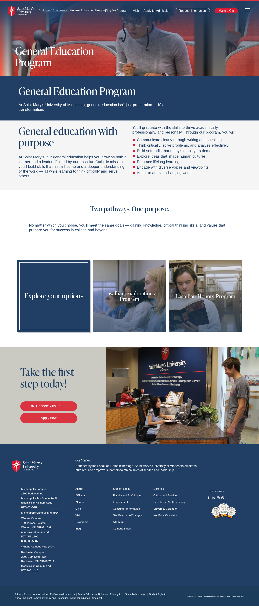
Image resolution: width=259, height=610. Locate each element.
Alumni (79, 502)
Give (78, 508)
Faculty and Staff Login (127, 495)
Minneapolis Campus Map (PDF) (40, 512)
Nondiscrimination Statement (86, 598)
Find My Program (116, 11)
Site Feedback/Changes (127, 515)
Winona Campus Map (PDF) (38, 546)
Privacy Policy (23, 594)
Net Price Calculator (165, 515)
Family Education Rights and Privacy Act (101, 594)
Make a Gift (225, 11)
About (78, 488)
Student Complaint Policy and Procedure (46, 598)
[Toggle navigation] (247, 9)
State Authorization (136, 594)
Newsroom (81, 521)
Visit (135, 11)
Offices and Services (165, 495)
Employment (120, 502)
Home (46, 10)
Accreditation (41, 594)
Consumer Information (126, 508)
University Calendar (165, 508)
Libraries (158, 488)
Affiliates (80, 495)
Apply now (49, 418)
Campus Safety (122, 528)
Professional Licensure (63, 594)
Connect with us (48, 406)
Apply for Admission (154, 11)
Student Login (121, 488)
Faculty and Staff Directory (169, 502)
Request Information (190, 11)
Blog (78, 528)
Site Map (118, 521)
